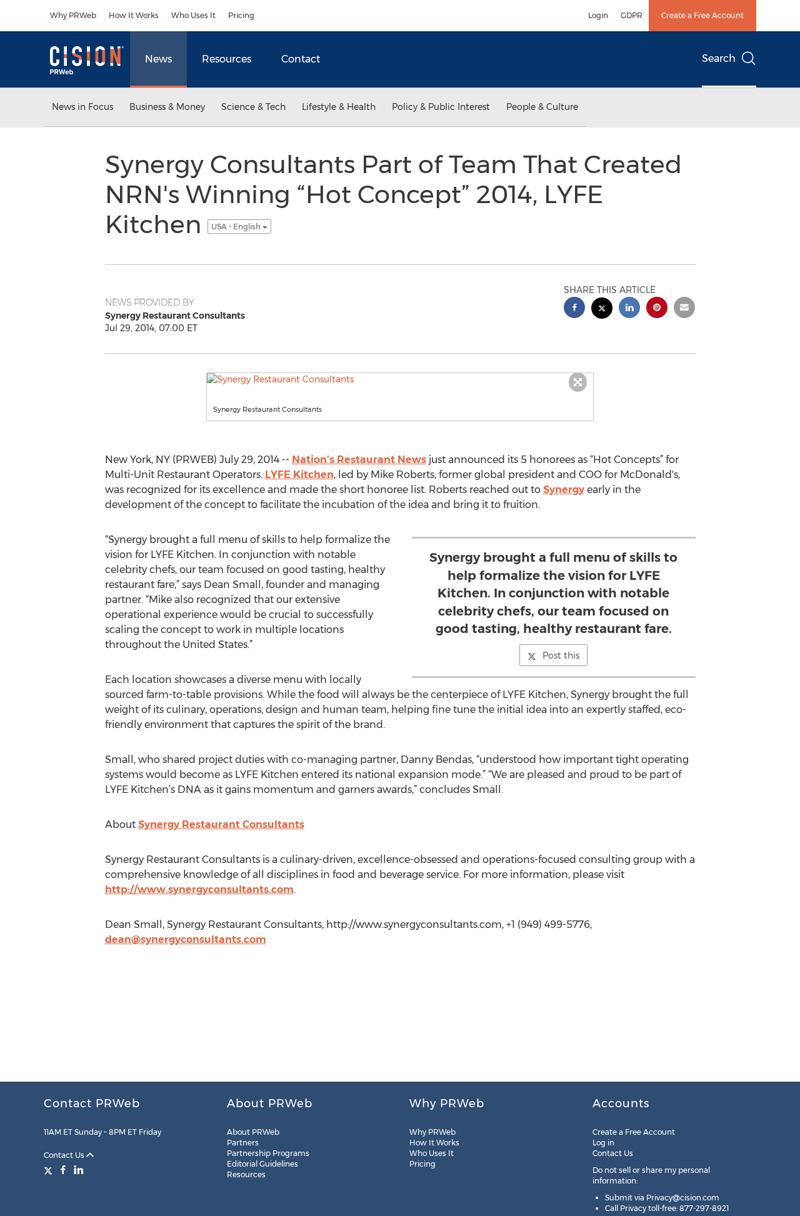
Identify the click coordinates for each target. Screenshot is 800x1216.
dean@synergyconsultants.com (185, 939)
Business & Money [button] (167, 106)
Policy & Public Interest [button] (441, 106)
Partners (243, 1142)
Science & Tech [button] (253, 106)
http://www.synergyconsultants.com (199, 889)
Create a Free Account (702, 15)
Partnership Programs (268, 1153)
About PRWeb (253, 1132)
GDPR (631, 15)
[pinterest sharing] (657, 309)
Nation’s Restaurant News (359, 460)
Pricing (241, 15)
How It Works (134, 15)
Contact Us (65, 1155)
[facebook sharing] (574, 309)
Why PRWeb (73, 15)
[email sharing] (684, 309)
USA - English (236, 226)
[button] (400, 379)
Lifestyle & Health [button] (339, 106)
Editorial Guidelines (262, 1164)
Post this (560, 655)
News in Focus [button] (82, 106)
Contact (300, 59)
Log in (603, 1142)
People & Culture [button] (542, 106)
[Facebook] (63, 1170)
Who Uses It (193, 15)
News (158, 59)
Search (719, 58)
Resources (226, 59)
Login (598, 15)
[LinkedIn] (79, 1170)
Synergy (563, 490)
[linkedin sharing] (629, 309)
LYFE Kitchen (299, 475)
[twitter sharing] (601, 309)
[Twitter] (50, 1170)
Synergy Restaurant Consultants (221, 824)
